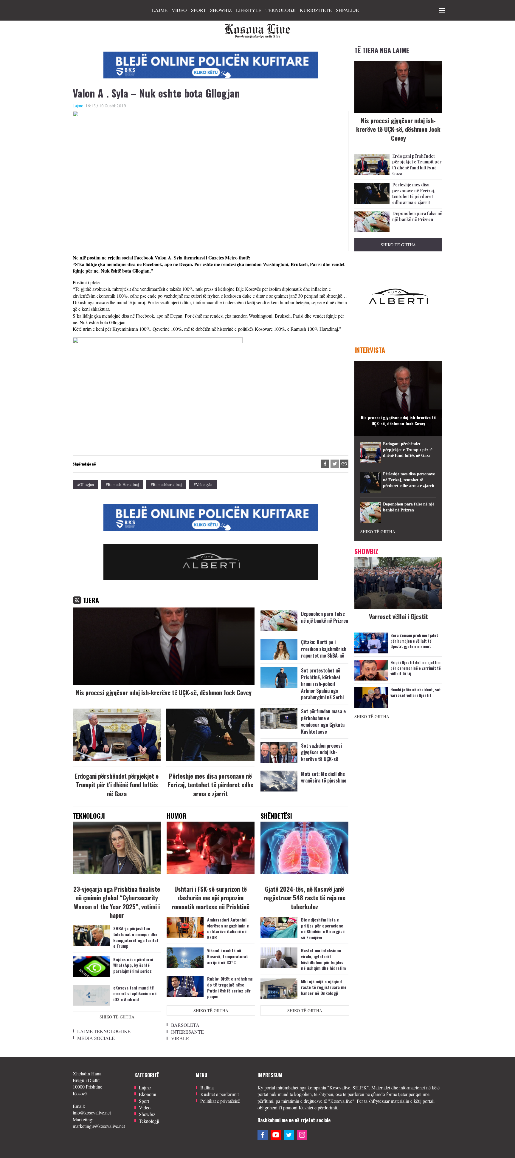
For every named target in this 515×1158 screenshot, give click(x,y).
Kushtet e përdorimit (219, 1094)
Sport (198, 10)
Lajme (159, 10)
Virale (180, 1038)
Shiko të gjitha (117, 1017)
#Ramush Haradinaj (122, 484)
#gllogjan (85, 484)
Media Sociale (96, 1038)
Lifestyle (248, 10)
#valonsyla (203, 484)
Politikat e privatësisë (220, 1101)
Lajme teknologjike (104, 1031)
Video (179, 10)
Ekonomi (147, 1094)
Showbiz (221, 10)
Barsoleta (185, 1025)
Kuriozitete (316, 10)
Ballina (207, 1087)
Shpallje (347, 10)
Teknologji (281, 10)
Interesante (187, 1032)
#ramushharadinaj (166, 484)
